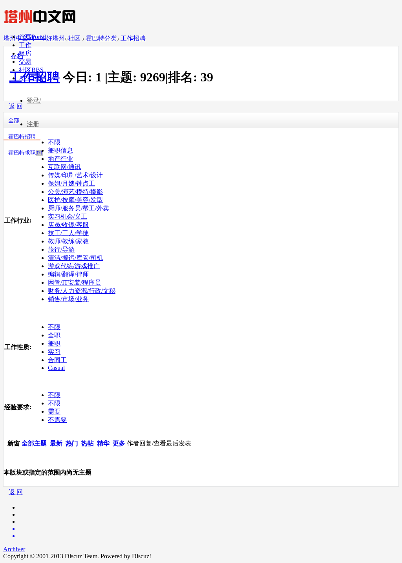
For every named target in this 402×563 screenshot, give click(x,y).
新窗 (13, 443)
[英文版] (209, 528)
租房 (25, 53)
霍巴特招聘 (22, 137)
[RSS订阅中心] (209, 535)
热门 (72, 443)
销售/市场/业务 (68, 299)
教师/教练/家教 (68, 241)
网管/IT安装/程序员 (74, 282)
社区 (31, 69)
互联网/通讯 (64, 167)
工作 (25, 45)
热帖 (87, 443)
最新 (56, 443)
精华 (103, 443)
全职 (54, 335)
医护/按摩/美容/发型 (75, 200)
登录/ (34, 100)
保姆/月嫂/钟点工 (71, 183)
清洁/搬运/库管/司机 (75, 257)
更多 (119, 443)
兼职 (54, 343)
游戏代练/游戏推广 (74, 266)
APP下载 (31, 78)
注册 (33, 124)
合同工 (57, 360)
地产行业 (60, 158)
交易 (25, 61)
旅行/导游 (61, 249)
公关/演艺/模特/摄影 (75, 191)
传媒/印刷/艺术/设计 (75, 175)
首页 (32, 36)
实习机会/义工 (67, 216)
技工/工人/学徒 (68, 233)
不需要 (57, 419)
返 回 (16, 492)
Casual (56, 367)
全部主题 (34, 443)
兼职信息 (60, 150)
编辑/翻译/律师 (68, 274)
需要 (54, 411)
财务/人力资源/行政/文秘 (81, 290)
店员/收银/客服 (68, 224)
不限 (54, 142)
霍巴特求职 (25, 153)
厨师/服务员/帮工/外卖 (78, 208)
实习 (54, 351)
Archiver (14, 549)
